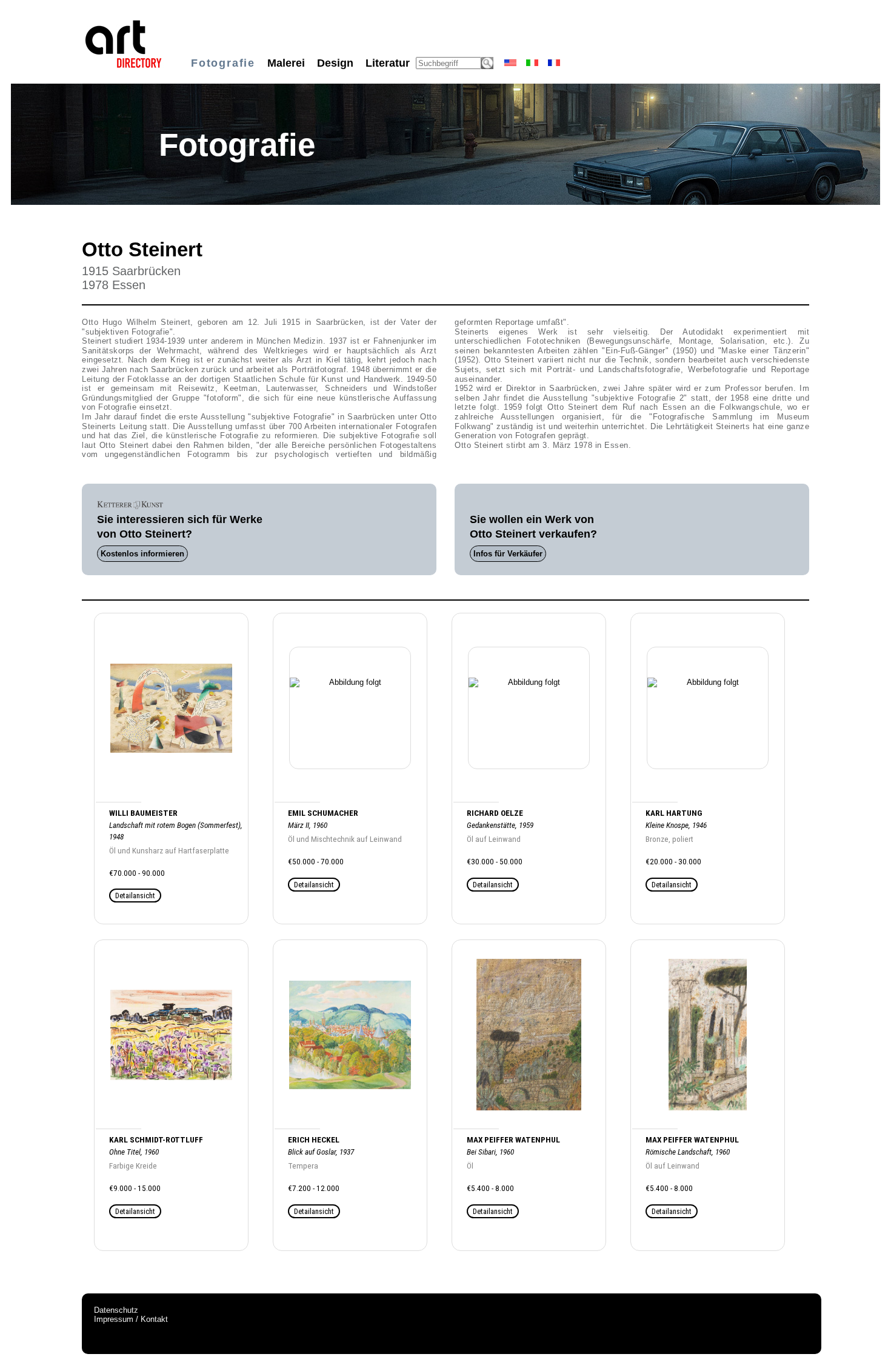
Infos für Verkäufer (507, 553)
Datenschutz (116, 1310)
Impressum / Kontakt (131, 1319)
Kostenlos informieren (142, 553)
